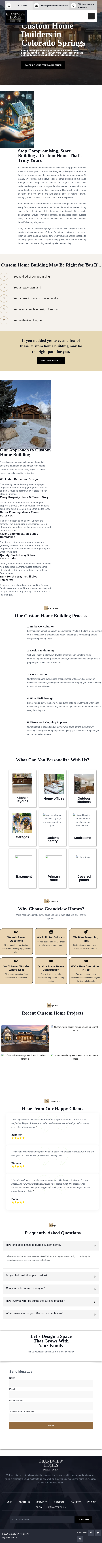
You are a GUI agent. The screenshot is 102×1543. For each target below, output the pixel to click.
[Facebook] (91, 1533)
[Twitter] (98, 1533)
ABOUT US (24, 1502)
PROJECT (59, 1502)
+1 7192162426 (20, 6)
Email (12, 1389)
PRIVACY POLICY (57, 1507)
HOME (9, 1502)
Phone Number (16, 1400)
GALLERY (76, 1502)
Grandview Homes (18, 1534)
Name (12, 1378)
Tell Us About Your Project (21, 1412)
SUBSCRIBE (83, 1519)
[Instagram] (80, 1539)
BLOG (39, 1507)
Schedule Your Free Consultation (43, 65)
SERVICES (41, 1502)
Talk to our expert (51, 361)
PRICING (91, 1502)
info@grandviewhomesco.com (54, 6)
